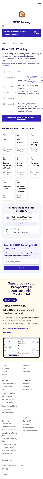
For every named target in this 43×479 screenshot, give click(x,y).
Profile (5, 43)
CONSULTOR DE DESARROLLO (22, 219)
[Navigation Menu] (40, 3)
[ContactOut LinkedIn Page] (3, 469)
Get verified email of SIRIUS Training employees (21, 118)
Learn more (7, 332)
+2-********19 (14, 229)
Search (21, 268)
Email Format (18, 43)
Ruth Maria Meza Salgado (23, 217)
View (21, 224)
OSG (4, 140)
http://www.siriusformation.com (30, 72)
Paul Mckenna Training (34, 142)
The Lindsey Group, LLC (7, 187)
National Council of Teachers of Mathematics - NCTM (21, 188)
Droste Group (19, 164)
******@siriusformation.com (18, 232)
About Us (26, 383)
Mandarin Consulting (34, 164)
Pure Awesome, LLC (21, 142)
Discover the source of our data (15, 328)
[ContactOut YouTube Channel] (7, 469)
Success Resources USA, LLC (7, 165)
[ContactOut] (11, 3)
